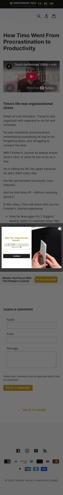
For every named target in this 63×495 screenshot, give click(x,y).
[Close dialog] (59, 228)
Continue (16, 256)
